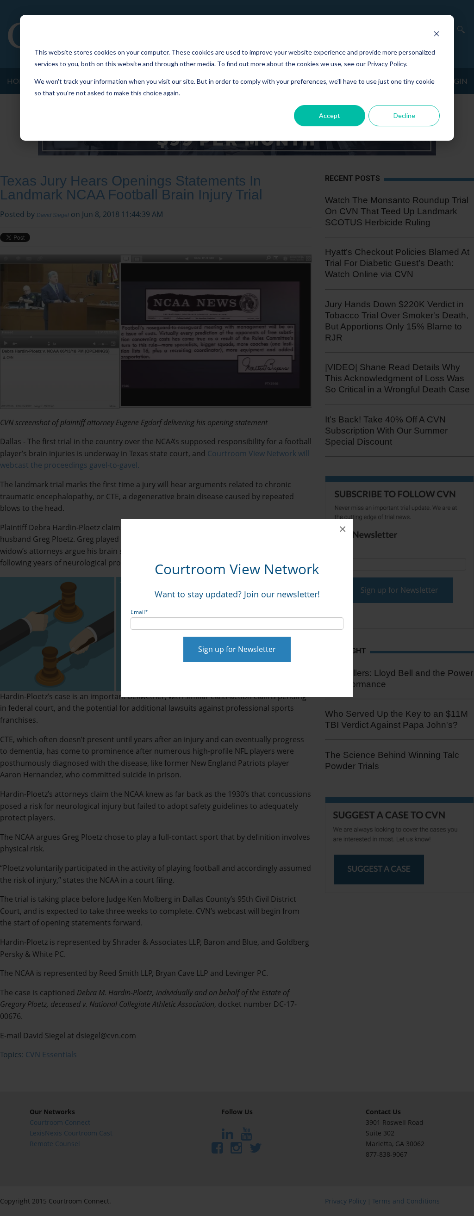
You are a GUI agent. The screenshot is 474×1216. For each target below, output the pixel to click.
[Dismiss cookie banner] (436, 35)
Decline (404, 115)
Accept (329, 115)
